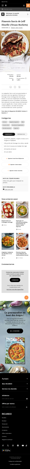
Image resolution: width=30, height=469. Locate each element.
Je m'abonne (16, 331)
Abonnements (5, 427)
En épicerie (4, 430)
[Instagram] (13, 445)
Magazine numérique (7, 439)
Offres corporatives (7, 433)
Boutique (4, 421)
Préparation (21, 134)
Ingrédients (8, 134)
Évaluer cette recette (17, 27)
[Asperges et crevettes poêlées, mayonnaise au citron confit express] (22, 210)
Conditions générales (15, 464)
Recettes (4, 417)
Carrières (4, 436)
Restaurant (4, 424)
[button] (28, 5)
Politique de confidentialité (15, 461)
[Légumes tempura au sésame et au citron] (8, 241)
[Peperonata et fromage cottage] (8, 210)
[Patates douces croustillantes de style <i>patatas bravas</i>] (22, 241)
